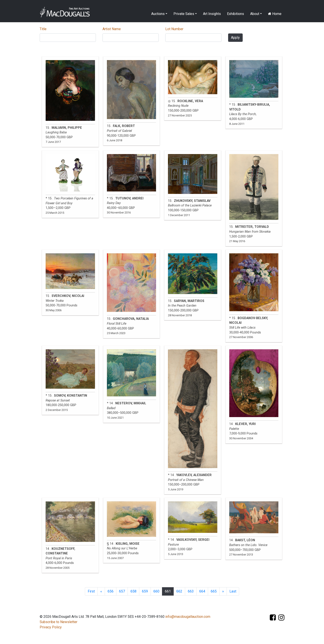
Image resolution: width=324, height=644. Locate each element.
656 (111, 591)
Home (276, 14)
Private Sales (183, 14)
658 (133, 591)
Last (232, 591)
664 (202, 591)
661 (168, 591)
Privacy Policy (51, 627)
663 (191, 591)
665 (214, 591)
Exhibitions (235, 14)
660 (156, 591)
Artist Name (111, 29)
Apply (235, 37)
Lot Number (174, 29)
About (254, 14)
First (91, 591)
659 (145, 591)
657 (122, 591)
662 (179, 591)
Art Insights (212, 14)
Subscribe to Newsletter (58, 622)
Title (43, 29)
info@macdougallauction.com (187, 617)
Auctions (158, 14)
